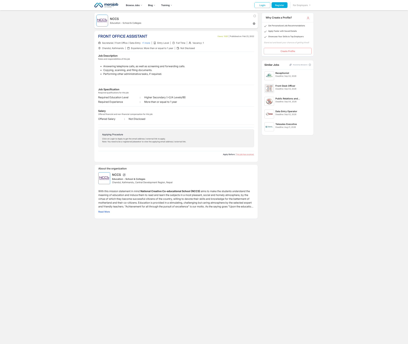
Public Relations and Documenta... (286, 98)
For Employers (300, 5)
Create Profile (287, 51)
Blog (150, 5)
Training (165, 5)
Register (279, 5)
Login (262, 5)
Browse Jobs (133, 5)
